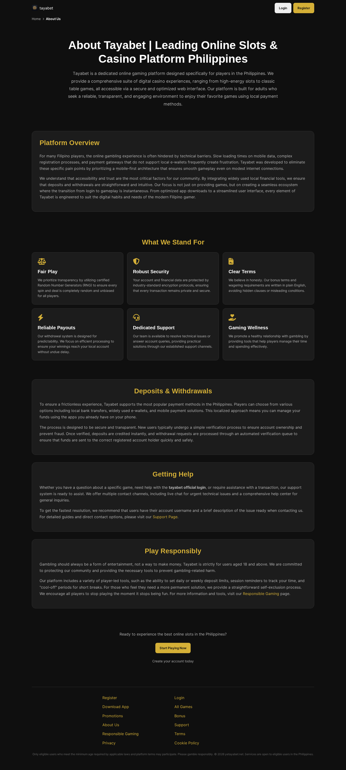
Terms (179, 733)
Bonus (179, 715)
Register (304, 8)
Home (36, 19)
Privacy (109, 743)
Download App (115, 706)
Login (283, 8)
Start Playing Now (173, 648)
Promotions (112, 715)
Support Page (165, 516)
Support (181, 724)
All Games (183, 706)
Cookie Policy (186, 743)
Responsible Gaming (261, 593)
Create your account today (173, 661)
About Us (110, 724)
